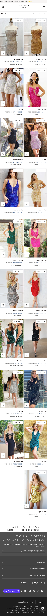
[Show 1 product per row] (5, 13)
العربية (41, 602)
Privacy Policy (38, 613)
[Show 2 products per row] (2, 13)
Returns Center (12, 609)
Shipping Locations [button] (37, 575)
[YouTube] (25, 591)
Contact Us (18, 607)
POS (8, 613)
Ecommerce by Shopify (22, 613)
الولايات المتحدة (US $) (26, 602)
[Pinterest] (34, 591)
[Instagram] (30, 591)
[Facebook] (42, 591)
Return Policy (25, 609)
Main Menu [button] (41, 562)
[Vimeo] (21, 591)
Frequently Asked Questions (33, 611)
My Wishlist (15, 611)
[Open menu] (42, 6)
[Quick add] (26, 53)
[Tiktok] (38, 591)
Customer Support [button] (37, 569)
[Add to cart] (3, 254)
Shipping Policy (38, 609)
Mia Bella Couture (31, 607)
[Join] (5, 550)
